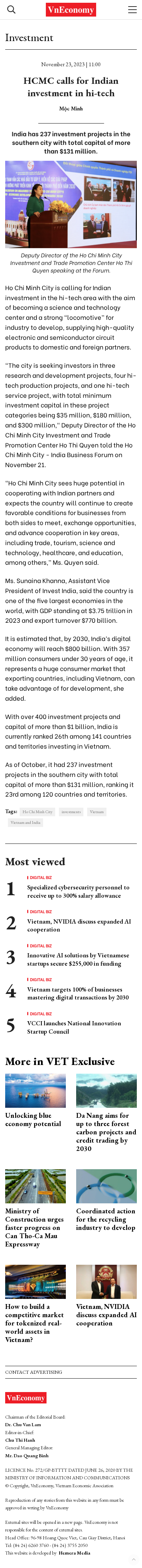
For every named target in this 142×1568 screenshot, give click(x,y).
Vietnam (97, 812)
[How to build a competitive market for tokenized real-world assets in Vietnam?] (35, 1280)
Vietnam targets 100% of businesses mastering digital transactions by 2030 (78, 993)
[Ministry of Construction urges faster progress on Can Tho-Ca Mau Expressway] (35, 1185)
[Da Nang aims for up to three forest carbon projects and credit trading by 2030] (106, 1089)
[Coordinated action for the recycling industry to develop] (106, 1185)
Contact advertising (33, 1372)
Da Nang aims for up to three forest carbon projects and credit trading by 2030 (106, 1132)
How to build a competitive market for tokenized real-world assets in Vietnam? (34, 1323)
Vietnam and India (25, 822)
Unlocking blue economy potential (33, 1119)
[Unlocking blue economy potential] (35, 1089)
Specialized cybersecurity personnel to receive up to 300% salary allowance (78, 891)
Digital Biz (41, 877)
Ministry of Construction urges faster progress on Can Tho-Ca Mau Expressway (34, 1227)
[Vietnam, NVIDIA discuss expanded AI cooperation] (106, 1280)
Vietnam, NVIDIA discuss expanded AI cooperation (106, 1315)
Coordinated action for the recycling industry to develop (105, 1219)
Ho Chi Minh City (37, 812)
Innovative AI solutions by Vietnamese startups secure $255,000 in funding (78, 959)
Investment (29, 37)
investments (71, 812)
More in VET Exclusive (60, 1061)
